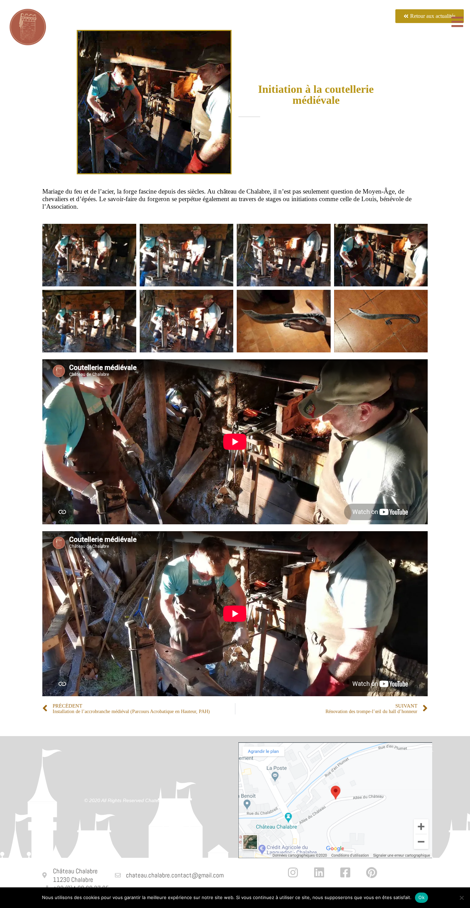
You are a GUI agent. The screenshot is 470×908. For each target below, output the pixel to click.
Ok (421, 897)
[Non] (461, 897)
